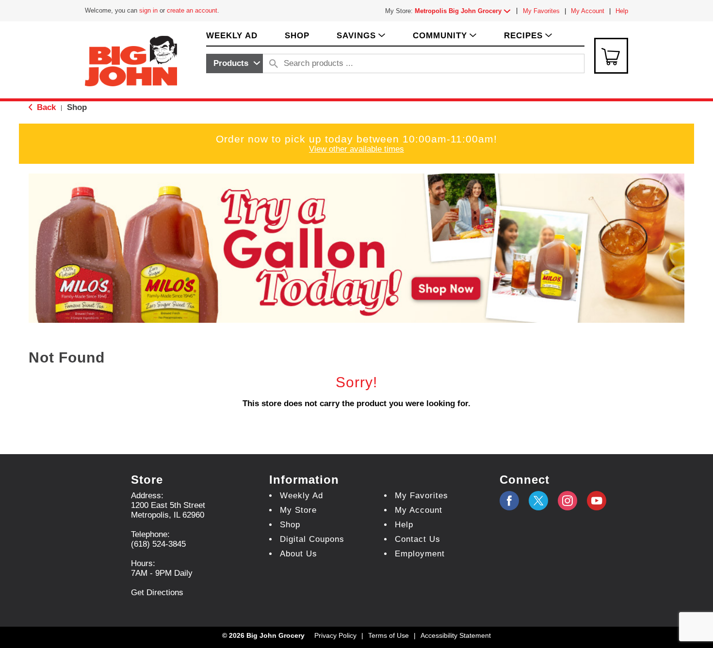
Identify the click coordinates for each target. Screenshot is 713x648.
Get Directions (157, 592)
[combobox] (234, 63)
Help (622, 11)
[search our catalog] (273, 63)
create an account (192, 10)
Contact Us (417, 539)
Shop (77, 107)
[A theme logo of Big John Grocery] (131, 60)
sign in (148, 10)
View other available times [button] (356, 149)
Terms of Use (388, 635)
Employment (420, 553)
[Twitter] (538, 500)
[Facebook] (509, 500)
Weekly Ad (301, 495)
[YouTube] (567, 500)
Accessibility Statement (456, 635)
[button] (465, 11)
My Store (298, 510)
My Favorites (541, 11)
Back (45, 107)
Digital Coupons (312, 539)
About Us (298, 553)
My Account (587, 11)
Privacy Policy (335, 635)
